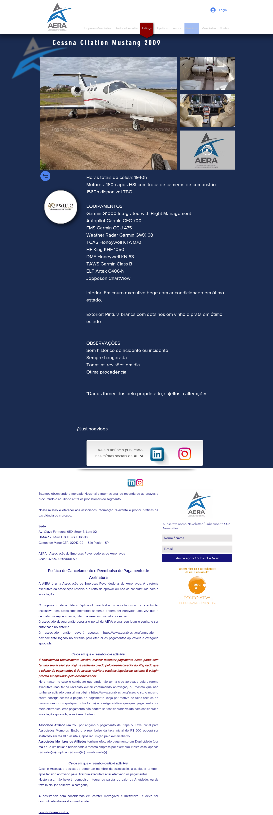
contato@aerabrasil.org (55, 812)
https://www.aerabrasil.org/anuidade (128, 632)
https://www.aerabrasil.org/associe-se (117, 692)
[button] (209, 28)
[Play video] (207, 150)
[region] (60, 207)
